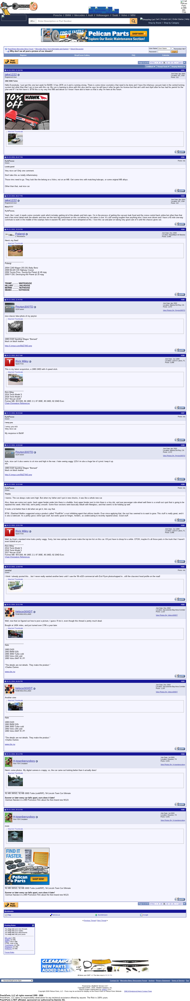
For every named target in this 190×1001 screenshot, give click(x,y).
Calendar (165, 55)
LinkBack (149, 66)
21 (173, 62)
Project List (166, 19)
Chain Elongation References (17, 403)
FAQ (133, 55)
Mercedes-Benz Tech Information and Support (52, 49)
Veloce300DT (24, 611)
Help (187, 19)
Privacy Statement (163, 980)
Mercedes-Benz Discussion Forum (133, 980)
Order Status (178, 19)
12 (167, 62)
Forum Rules (9, 952)
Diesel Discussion (77, 49)
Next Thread (101, 920)
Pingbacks (8, 947)
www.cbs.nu (10, 672)
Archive (152, 980)
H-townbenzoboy (24, 760)
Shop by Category (171, 23)
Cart (157, 19)
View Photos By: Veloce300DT (167, 615)
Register (23, 55)
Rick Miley (21, 361)
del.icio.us (56, 915)
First (152, 62)
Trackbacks (9, 945)
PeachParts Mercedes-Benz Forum (20, 49)
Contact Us (114, 980)
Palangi (20, 233)
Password (152, 52)
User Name (153, 48)
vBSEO (104, 989)
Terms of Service (178, 980)
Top (187, 980)
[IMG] (7, 941)
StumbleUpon (102, 915)
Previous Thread (90, 920)
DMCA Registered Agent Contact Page (138, 991)
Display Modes (177, 66)
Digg (9, 915)
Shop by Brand (154, 23)
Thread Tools (162, 66)
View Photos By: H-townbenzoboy (173, 764)
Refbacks (8, 948)
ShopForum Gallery (82, 55)
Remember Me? (180, 49)
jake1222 (11, 74)
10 (161, 62)
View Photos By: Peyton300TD (174, 310)
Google (145, 915)
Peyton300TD (24, 306)
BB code (8, 938)
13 (170, 62)
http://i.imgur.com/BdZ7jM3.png (18, 346)
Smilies (7, 940)
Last (180, 62)
